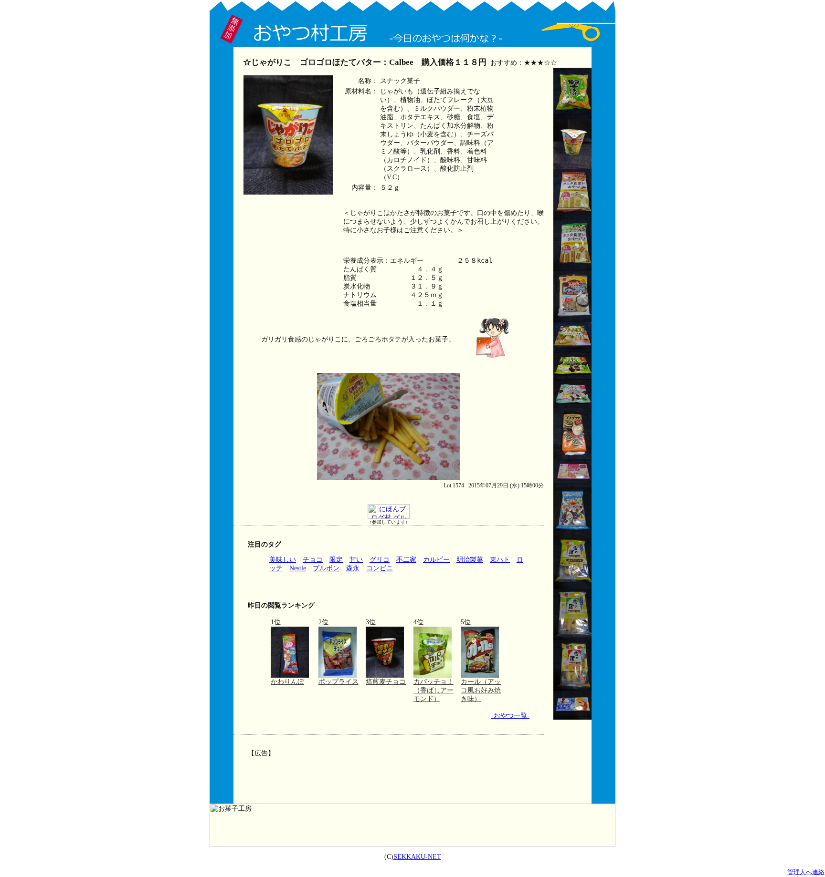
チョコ (313, 559)
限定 (336, 559)
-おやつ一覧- (510, 715)
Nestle (297, 568)
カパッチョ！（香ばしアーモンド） (433, 690)
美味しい (282, 559)
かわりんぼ (287, 681)
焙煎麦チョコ (386, 681)
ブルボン (326, 568)
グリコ (380, 559)
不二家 (406, 559)
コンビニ (379, 568)
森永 (353, 568)
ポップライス (338, 681)
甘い (356, 559)
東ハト (500, 559)
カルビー (436, 559)
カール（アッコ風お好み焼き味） (481, 690)
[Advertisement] (387, 773)
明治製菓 (469, 559)
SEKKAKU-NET (417, 856)
